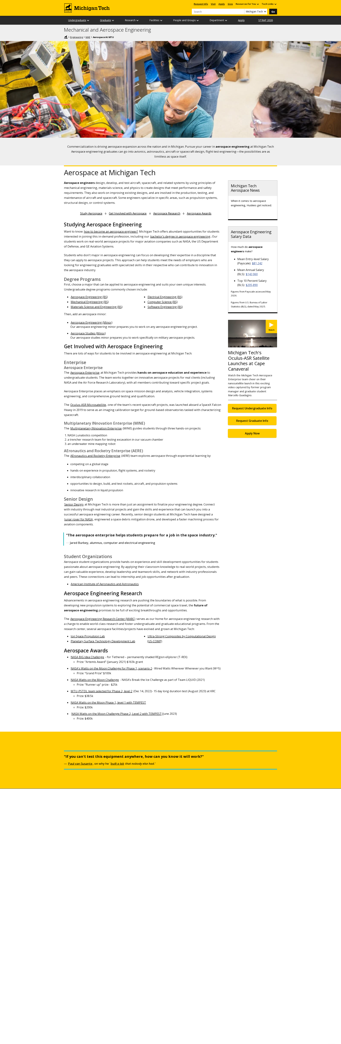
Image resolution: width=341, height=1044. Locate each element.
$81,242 (257, 263)
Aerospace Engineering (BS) (89, 297)
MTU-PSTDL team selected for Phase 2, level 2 (101, 691)
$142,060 (252, 274)
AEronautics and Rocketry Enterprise (95, 456)
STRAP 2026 (265, 20)
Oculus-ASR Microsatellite (88, 405)
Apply (221, 4)
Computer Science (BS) (163, 302)
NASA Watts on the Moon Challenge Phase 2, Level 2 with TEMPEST (116, 714)
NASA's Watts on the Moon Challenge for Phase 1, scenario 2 (111, 668)
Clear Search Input (241, 11)
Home (65, 37)
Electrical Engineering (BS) (165, 297)
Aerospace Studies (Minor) (88, 333)
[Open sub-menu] (257, 4)
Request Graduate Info (252, 421)
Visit (213, 4)
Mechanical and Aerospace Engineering (107, 30)
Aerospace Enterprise (84, 372)
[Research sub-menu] (137, 20)
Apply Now (252, 433)
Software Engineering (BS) (165, 307)
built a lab (117, 764)
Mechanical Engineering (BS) (90, 302)
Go (273, 11)
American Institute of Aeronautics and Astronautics (105, 584)
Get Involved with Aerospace (128, 213)
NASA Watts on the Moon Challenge (95, 680)
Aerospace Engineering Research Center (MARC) (102, 619)
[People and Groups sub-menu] (197, 20)
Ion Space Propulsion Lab (88, 636)
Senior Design (73, 504)
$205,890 (252, 285)
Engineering (76, 37)
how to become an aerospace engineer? (111, 231)
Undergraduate (77, 20)
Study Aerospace (91, 213)
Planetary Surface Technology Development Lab (103, 641)
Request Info (201, 4)
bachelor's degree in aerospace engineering (180, 236)
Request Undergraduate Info (252, 408)
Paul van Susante (80, 764)
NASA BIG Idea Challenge (87, 657)
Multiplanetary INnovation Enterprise (96, 428)
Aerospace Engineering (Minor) (91, 322)
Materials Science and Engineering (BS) (97, 307)
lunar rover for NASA (78, 519)
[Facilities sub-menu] (161, 20)
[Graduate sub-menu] (113, 20)
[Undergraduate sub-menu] (88, 20)
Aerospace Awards (199, 213)
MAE (88, 37)
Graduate (105, 20)
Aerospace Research (166, 213)
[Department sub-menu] (226, 20)
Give (230, 4)
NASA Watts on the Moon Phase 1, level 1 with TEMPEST (108, 702)
